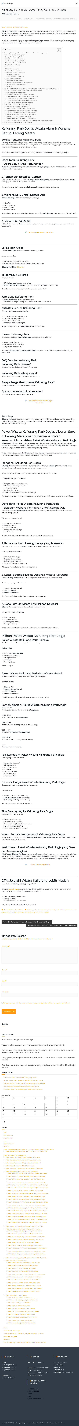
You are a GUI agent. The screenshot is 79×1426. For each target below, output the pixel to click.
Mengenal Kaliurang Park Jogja (16, 92)
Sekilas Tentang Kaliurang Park (15, 55)
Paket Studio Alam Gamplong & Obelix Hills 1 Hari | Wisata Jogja (27, 1211)
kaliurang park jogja (43, 910)
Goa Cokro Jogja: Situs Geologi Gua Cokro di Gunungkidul (21, 1086)
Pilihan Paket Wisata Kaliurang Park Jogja (17, 104)
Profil (5, 1328)
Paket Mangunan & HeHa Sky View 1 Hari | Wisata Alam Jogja (26, 1196)
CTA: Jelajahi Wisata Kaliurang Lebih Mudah (18, 122)
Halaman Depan (9, 1144)
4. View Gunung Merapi (13, 65)
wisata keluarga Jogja (42, 912)
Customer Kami (8, 1138)
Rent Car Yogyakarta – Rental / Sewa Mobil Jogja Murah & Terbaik (23, 1333)
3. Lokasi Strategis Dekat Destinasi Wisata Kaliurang (22, 100)
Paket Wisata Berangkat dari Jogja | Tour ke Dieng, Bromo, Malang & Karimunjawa (29, 1149)
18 (14, 1111)
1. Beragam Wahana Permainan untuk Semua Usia (22, 96)
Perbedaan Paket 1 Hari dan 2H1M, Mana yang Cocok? (20, 1077)
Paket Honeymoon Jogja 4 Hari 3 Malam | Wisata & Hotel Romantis (26, 1258)
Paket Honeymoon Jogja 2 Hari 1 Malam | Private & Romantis (24, 1168)
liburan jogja (53, 910)
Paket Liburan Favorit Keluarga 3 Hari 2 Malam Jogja (24, 1282)
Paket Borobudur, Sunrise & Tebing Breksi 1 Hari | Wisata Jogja (26, 1176)
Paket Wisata (29, 18)
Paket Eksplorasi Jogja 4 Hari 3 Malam (19, 1303)
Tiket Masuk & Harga (12, 69)
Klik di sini (20, 267)
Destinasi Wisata (9, 910)
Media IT (6, 1146)
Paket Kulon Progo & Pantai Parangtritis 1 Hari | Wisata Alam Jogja (28, 1185)
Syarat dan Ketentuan (10, 1336)
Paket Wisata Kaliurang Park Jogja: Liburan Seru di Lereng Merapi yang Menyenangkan (32, 88)
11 (14, 1108)
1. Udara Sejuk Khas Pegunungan (16, 59)
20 (35, 1111)
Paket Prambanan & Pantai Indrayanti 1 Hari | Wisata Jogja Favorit (28, 1202)
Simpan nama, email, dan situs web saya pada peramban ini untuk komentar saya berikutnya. (36, 1003)
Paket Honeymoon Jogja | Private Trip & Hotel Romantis (23, 1157)
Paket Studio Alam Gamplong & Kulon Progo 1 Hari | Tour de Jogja (28, 1208)
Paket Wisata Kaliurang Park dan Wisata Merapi (21, 108)
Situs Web (5, 992)
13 (35, 1108)
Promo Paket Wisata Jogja (12, 1331)
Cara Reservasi (8, 1135)
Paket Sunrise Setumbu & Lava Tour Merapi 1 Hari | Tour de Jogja (27, 1213)
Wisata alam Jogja (10, 912)
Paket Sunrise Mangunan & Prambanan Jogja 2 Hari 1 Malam (26, 1254)
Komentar (6, 946)
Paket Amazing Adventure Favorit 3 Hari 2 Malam (23, 1265)
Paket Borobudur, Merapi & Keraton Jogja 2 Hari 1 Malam (25, 1234)
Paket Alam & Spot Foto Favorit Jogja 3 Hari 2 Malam (24, 1262)
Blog (5, 1132)
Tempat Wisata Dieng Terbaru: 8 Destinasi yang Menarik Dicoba (23, 1080)
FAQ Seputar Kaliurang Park (15, 76)
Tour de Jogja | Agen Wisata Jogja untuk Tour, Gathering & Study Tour (25, 1342)
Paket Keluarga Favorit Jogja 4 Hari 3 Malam (21, 1308)
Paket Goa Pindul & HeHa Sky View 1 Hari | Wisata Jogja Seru (26, 1179)
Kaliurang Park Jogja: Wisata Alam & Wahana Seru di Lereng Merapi (25, 53)
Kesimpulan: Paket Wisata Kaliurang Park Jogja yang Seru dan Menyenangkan (30, 120)
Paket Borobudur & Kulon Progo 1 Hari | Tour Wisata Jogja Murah (27, 1173)
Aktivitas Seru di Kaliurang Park (16, 72)
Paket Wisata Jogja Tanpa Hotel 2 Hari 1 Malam (20, 1166)
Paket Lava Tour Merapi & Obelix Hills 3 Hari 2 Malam (24, 1280)
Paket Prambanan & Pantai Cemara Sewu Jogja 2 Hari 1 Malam (27, 1248)
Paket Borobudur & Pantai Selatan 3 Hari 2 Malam (23, 1271)
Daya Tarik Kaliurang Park (14, 57)
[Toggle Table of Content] (58, 50)
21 (46, 1111)
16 (68, 1108)
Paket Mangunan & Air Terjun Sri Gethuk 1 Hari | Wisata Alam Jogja (28, 1193)
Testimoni (7, 1339)
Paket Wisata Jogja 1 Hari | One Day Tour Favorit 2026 (22, 1171)
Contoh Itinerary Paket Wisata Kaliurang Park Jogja (22, 110)
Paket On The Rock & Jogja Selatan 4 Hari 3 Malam (23, 1311)
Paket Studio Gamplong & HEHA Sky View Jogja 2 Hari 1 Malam (27, 1251)
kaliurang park (31, 910)
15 (57, 1108)
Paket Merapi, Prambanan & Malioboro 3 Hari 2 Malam (24, 1285)
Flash (38, 1423)
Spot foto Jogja (62, 910)
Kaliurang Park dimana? (14, 78)
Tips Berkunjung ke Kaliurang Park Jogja (19, 116)
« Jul (3, 1122)
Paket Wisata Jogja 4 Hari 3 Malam (16, 1295)
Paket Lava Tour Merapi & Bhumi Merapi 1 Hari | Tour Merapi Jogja (28, 1188)
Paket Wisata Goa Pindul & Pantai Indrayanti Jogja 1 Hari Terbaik (27, 1222)
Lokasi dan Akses (11, 66)
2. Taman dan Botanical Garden (16, 61)
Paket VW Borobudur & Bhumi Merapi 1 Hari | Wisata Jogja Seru (27, 1216)
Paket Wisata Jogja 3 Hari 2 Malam (16, 1260)
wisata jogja (20, 912)
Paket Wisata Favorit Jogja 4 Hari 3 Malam (20, 1320)
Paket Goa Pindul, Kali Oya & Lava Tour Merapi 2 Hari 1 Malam (26, 1236)
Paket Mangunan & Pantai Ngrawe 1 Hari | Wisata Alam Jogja (26, 1199)
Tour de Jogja (28, 1040)
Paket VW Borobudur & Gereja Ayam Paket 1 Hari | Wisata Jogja (27, 1219)
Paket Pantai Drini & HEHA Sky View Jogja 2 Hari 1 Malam (25, 1245)
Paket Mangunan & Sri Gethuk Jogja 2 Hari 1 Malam (23, 1242)
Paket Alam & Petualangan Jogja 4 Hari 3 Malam (22, 1300)
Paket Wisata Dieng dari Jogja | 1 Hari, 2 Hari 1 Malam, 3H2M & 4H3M (26, 1151)
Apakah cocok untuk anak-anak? (16, 84)
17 (3, 1111)
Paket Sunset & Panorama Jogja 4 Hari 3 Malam (22, 1317)
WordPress (61, 1423)
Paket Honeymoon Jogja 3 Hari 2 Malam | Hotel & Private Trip (24, 1226)
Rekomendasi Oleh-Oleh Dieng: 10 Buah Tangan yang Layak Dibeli (24, 1083)
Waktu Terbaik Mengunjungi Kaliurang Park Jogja (21, 118)
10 (3, 1108)
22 (57, 1111)
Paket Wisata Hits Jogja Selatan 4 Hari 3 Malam (22, 1323)
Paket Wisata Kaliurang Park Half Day (17, 106)
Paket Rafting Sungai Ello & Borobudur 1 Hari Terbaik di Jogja (26, 1205)
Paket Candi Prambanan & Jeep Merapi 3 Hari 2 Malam (25, 1277)
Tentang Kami (33, 1389)
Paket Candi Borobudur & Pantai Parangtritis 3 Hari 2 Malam (26, 1274)
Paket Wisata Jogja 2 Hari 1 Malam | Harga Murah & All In (23, 1229)
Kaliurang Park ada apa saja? (15, 80)
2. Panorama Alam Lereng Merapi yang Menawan (21, 98)
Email (4, 981)
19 (25, 1111)
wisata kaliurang (30, 912)
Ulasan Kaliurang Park (13, 74)
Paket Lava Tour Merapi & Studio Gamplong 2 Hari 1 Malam (26, 1239)
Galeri (5, 1141)
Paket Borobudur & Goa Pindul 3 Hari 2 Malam (22, 1268)
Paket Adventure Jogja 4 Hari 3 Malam (19, 1297)
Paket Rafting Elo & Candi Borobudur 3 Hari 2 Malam (24, 1291)
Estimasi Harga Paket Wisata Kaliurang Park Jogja (21, 114)
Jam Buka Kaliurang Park (14, 70)
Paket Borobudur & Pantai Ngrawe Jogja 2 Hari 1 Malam (25, 1231)
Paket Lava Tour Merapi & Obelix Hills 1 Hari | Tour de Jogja (25, 1190)
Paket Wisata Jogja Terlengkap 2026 (15, 1155)
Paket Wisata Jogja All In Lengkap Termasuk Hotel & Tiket (23, 1160)
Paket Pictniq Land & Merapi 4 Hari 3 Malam (21, 1314)
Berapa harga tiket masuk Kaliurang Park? (19, 82)
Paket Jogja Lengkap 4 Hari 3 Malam (19, 1305)
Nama (4, 970)
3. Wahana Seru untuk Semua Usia (16, 63)
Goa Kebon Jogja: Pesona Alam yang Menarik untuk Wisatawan (23, 1089)
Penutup (9, 86)
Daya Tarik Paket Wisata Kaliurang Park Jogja (20, 94)
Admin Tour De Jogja (21, 27)
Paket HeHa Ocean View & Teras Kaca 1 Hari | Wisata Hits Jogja (26, 1182)
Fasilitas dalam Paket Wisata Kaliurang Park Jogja (21, 112)
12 (24, 1108)
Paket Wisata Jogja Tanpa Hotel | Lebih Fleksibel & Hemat (23, 1163)
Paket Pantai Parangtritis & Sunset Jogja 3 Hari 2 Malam (25, 1288)
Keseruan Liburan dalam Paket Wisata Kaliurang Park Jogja (24, 90)
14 (46, 1108)
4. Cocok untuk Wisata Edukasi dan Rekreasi (20, 102)
